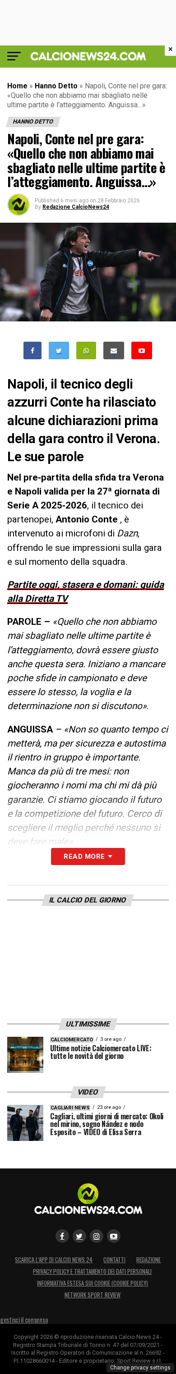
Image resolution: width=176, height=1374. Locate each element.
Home (17, 86)
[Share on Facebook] (32, 350)
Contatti (114, 1259)
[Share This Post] (86, 350)
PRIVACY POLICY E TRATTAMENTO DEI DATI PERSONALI (92, 1271)
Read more (84, 856)
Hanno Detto (56, 86)
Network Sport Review (92, 1295)
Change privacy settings (140, 1368)
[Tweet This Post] (58, 350)
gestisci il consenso (24, 1319)
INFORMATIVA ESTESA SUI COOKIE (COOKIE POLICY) (92, 1283)
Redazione (148, 1259)
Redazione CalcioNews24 (75, 207)
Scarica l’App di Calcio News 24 (54, 1259)
